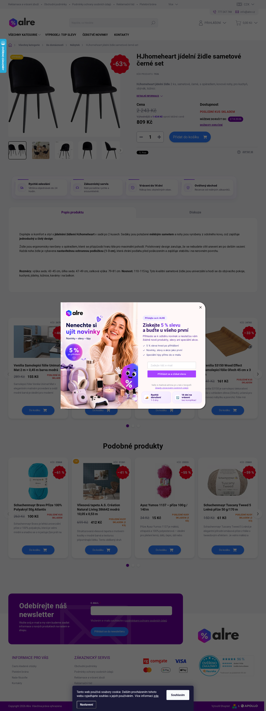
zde (156, 696)
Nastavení (86, 704)
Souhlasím (178, 695)
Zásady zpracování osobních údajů (171, 387)
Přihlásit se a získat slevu (172, 374)
